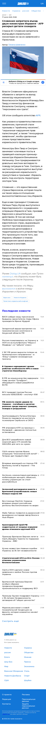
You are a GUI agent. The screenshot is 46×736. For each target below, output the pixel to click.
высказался (8, 288)
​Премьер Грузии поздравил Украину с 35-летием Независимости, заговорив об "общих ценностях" (20, 598)
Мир (10, 14)
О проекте (7, 695)
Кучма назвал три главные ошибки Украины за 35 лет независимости (19, 549)
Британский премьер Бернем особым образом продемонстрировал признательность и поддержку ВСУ (20, 585)
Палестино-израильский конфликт (15, 301)
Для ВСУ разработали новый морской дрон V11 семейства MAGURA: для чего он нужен (16, 442)
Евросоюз (6, 297)
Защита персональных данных (28, 706)
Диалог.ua (6, 714)
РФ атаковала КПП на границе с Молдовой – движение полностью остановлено (19, 430)
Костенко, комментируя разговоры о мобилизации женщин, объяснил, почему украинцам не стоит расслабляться (20, 478)
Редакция (6, 699)
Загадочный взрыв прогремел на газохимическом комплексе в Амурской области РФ (19, 331)
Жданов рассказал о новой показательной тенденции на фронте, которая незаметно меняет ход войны (20, 611)
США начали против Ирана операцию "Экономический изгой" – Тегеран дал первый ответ (20, 453)
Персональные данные (28, 700)
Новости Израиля (20, 297)
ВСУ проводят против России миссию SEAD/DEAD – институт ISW (20, 393)
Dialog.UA (15, 273)
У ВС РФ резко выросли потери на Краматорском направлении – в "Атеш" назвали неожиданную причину (19, 355)
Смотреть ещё (10, 621)
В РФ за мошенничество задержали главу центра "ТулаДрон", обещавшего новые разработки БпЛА (20, 381)
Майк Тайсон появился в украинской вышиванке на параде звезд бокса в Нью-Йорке (20, 515)
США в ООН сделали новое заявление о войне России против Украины (19, 572)
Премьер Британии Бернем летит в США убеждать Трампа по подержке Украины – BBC (20, 539)
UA (42, 3)
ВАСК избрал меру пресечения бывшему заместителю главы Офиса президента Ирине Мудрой (20, 319)
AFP (38, 115)
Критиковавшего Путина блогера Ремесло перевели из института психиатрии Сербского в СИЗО (19, 418)
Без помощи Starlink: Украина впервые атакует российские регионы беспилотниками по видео (20, 503)
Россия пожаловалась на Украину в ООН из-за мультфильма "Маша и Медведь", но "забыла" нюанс (20, 342)
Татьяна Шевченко (16, 45)
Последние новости (16, 310)
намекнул (7, 276)
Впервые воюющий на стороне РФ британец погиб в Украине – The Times (19, 465)
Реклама (26, 695)
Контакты (6, 704)
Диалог (4, 14)
